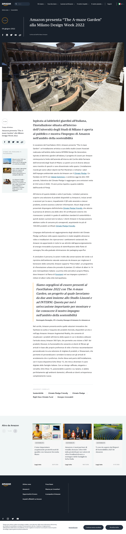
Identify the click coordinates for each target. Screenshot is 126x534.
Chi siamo (41, 4)
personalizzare (73, 527)
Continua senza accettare (93, 527)
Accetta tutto (114, 527)
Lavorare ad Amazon (66, 4)
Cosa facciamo (52, 4)
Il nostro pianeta (96, 4)
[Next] (15, 431)
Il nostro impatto (82, 4)
